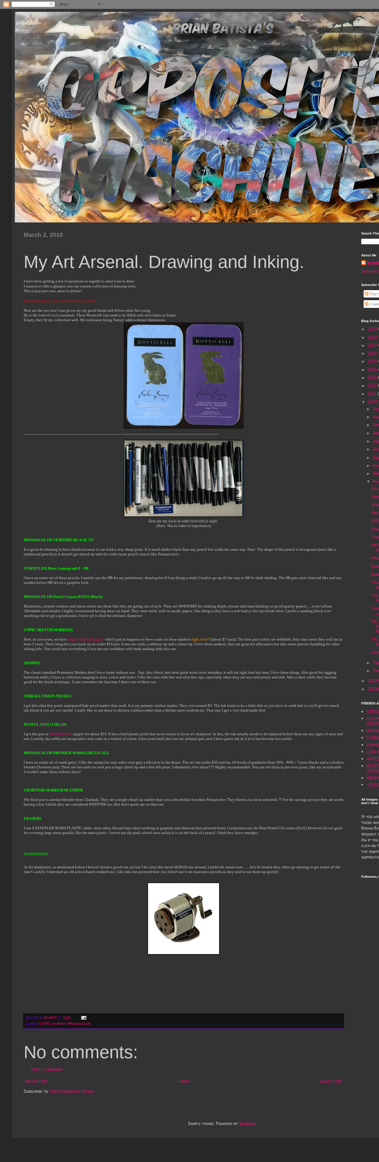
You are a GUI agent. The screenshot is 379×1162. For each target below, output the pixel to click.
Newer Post (36, 1081)
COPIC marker (52, 1023)
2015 (373, 361)
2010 (373, 402)
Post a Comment (47, 1069)
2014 (373, 369)
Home (184, 1081)
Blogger (247, 1123)
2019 (373, 329)
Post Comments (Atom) (72, 1091)
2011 (372, 394)
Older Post (331, 1081)
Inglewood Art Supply (85, 639)
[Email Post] (83, 1017)
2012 (373, 385)
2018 (373, 337)
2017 (373, 345)
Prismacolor (79, 1023)
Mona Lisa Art (60, 734)
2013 (373, 377)
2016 (373, 353)
